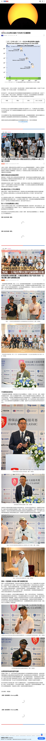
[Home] (6, 1)
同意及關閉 (41, 738)
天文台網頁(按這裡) (23, 121)
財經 (6, 132)
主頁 (3, 31)
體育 (6, 248)
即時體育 (9, 248)
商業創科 (9, 132)
